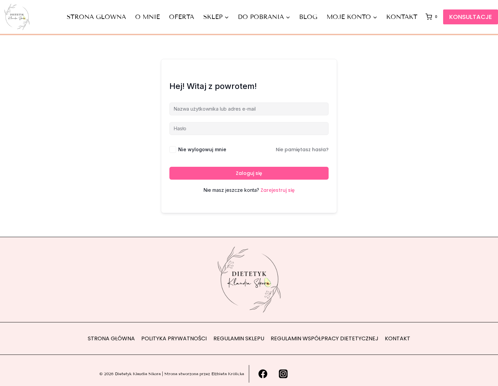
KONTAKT (401, 17)
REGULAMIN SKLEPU (238, 338)
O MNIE (147, 17)
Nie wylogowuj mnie (202, 149)
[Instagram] (283, 374)
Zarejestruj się (278, 190)
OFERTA (181, 17)
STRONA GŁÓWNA (96, 17)
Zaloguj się (249, 173)
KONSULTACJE (470, 17)
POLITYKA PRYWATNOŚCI (174, 338)
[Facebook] (263, 374)
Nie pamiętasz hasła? (302, 149)
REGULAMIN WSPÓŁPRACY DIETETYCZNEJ (324, 338)
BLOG (308, 17)
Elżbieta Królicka (227, 373)
